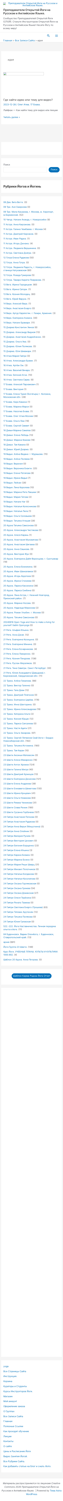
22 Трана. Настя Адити (15, 728)
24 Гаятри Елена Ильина (16, 850)
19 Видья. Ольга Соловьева (17, 516)
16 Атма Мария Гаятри (14, 356)
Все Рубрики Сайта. (14, 1461)
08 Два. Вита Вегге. (13, 202)
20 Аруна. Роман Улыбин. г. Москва (22, 612)
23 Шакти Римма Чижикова (17, 802)
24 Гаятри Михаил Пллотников (19, 869)
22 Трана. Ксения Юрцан (16, 718)
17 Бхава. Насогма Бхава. (16, 411)
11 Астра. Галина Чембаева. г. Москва (23, 229)
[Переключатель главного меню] (56, 35)
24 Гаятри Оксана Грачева (16, 888)
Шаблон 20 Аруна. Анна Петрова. (20, 959)
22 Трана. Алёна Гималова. (17, 680)
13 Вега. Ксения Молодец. (17, 294)
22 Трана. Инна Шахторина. (17, 704)
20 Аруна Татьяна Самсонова (18, 525)
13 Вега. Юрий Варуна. (15, 299)
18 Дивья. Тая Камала (14, 444)
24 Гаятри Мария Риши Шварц (19, 864)
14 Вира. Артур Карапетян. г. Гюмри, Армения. (27, 313)
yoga (6, 1366)
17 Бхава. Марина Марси (16, 406)
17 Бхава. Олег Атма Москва (18, 416)
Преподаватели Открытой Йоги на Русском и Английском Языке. (26, 11)
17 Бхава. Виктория (13, 389)
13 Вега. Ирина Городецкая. (17, 284)
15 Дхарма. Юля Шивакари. (17, 351)
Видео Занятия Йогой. (15, 1456)
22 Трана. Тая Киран (13, 750)
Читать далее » (11, 117)
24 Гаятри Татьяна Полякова (17, 916)
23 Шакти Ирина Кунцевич (17, 793)
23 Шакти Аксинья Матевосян (18, 755)
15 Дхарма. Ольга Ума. (15, 341)
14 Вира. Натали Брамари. (17, 322)
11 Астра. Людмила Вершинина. (20, 248)
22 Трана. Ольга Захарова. (17, 733)
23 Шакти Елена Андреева (17, 783)
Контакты (8, 1441)
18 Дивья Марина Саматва (17, 430)
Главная (7, 1421)
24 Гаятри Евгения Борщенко (18, 845)
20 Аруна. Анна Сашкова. (16, 549)
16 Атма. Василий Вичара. (16, 370)
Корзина (7, 1381)
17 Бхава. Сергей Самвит (16, 425)
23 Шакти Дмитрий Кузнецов (18, 774)
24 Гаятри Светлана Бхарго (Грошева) (23, 907)
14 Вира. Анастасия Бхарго (17, 308)
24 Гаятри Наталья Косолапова (19, 878)
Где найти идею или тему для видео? (28, 99)
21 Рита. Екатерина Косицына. (19, 639)
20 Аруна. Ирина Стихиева (17, 580)
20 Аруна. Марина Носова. (17, 603)
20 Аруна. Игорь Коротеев (17, 576)
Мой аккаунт (10, 1401)
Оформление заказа (14, 1406)
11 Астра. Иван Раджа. (14, 238)
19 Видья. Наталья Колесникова (19, 506)
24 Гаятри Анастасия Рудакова (19, 821)
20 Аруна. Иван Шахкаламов (18, 571)
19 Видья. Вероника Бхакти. (17, 468)
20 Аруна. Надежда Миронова (19, 607)
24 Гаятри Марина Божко (16, 859)
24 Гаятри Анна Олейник (16, 831)
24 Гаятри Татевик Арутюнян (18, 912)
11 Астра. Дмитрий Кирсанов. (18, 234)
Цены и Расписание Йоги (17, 1451)
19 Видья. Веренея (13, 463)
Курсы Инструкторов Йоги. (18, 1391)
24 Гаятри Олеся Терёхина (17, 897)
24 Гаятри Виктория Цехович (18, 840)
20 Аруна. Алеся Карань (15, 535)
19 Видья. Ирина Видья (15, 478)
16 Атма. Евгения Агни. (15, 375)
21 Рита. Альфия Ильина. (16, 630)
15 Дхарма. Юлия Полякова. (17, 346)
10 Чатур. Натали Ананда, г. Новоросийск (25, 219)
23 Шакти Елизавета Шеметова (19, 788)
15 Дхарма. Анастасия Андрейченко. (22, 337)
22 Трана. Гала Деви (13, 690)
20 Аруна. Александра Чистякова (20, 530)
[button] (48, 36)
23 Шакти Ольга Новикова (17, 798)
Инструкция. (10, 1376)
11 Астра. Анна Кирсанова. (17, 224)
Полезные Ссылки (13, 1426)
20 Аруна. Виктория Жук (16, 554)
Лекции (7, 1436)
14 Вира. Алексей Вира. (15, 303)
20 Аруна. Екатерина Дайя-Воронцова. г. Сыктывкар (30, 558)
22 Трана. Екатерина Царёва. (18, 699)
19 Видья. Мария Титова (15, 497)
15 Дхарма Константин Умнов (18, 327)
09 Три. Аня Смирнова (15, 207)
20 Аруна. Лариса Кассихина (18, 585)
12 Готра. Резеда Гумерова (17, 275)
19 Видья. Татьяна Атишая (16, 520)
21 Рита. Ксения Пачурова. (17, 658)
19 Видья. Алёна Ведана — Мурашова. (23, 454)
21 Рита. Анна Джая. (13, 634)
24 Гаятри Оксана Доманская (18, 893)
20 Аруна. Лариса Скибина (17, 590)
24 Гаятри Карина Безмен (16, 855)
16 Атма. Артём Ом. (13, 365)
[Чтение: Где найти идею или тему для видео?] (23, 83)
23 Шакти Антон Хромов (16, 764)
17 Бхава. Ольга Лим (14, 421)
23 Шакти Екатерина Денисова (19, 779)
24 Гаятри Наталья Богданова (18, 874)
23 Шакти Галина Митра (15, 769)
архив (6, 942)
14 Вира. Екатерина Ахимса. (17, 318)
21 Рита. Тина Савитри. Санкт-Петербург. (24, 668)
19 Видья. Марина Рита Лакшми (19, 492)
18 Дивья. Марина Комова (16, 440)
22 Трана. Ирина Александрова (19, 709)
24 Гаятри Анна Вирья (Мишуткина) (21, 826)
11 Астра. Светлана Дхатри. (17, 253)
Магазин (8, 1396)
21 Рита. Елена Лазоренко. (17, 653)
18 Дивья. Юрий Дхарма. (16, 449)
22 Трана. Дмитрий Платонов (18, 695)
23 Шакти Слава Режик (15, 807)
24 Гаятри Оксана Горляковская (19, 883)
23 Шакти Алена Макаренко (18, 760)
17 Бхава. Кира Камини (15, 402)
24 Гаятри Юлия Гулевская (17, 921)
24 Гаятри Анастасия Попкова (18, 817)
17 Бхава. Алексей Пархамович (19, 384)
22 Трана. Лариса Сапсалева (18, 723)
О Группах (8, 1411)
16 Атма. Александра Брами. (18, 360)
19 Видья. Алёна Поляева (16, 459)
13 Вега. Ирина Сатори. (15, 289)
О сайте (7, 1446)
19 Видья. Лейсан (12, 482)
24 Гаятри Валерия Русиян (17, 836)
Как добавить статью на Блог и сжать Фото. (27, 1466)
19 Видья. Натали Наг (14, 501)
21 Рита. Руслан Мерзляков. (17, 663)
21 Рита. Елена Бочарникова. (18, 649)
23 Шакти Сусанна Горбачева (18, 812)
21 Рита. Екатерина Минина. (18, 644)
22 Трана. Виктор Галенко (16, 685)
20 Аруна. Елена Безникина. (18, 566)
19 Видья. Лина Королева (16, 487)
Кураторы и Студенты (15, 1386)
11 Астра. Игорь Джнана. (16, 243)
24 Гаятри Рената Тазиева (16, 902)
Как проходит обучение (16, 1431)
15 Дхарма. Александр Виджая (19, 332)
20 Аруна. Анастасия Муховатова (20, 539)
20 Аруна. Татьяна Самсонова (18, 617)
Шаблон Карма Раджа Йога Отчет (31, 976)
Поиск (6, 164)
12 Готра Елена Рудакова (16, 257)
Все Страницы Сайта (14, 1371)
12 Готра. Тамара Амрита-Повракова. (22, 280)
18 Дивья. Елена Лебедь (16, 435)
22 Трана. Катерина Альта (16, 714)
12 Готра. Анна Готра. (14, 262)
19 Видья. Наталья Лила (15, 511)
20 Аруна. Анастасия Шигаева (19, 544)
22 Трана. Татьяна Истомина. (18, 745)
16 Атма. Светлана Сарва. (16, 379)
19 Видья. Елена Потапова (16, 473)
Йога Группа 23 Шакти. (15, 947)
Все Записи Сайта (13, 1416)
